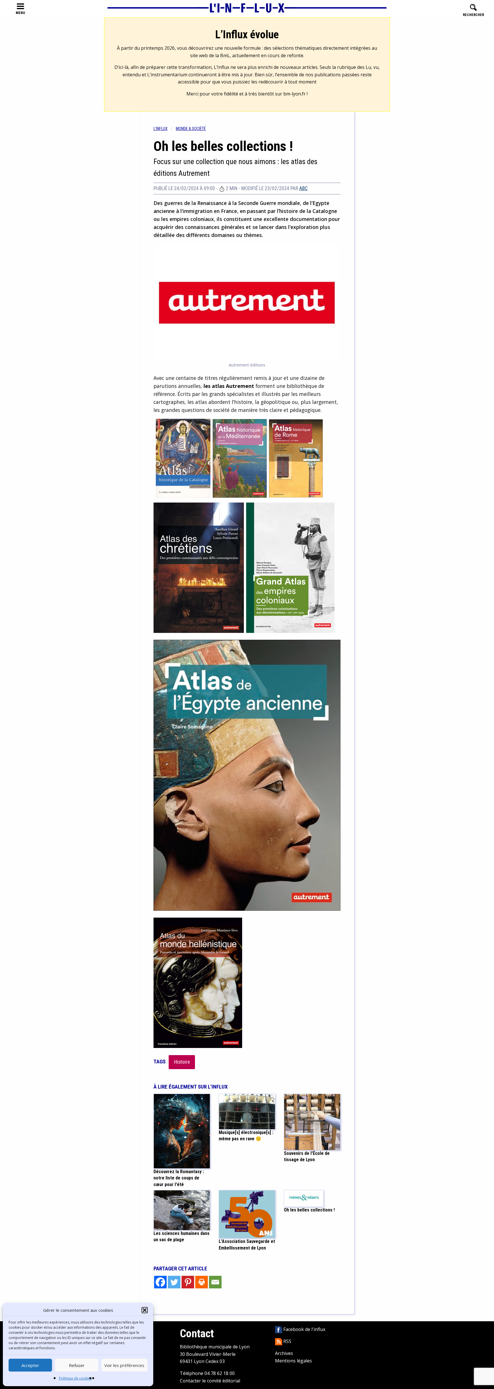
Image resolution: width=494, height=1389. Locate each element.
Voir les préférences (124, 1365)
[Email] (215, 1282)
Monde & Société (191, 128)
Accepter (30, 1365)
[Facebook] (160, 1282)
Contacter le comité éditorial (210, 1381)
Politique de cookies (75, 1378)
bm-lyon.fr (294, 94)
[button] (145, 1310)
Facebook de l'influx (303, 1329)
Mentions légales (293, 1361)
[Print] (201, 1282)
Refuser (77, 1365)
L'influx (161, 128)
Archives (284, 1353)
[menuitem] (165, 128)
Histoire (182, 1062)
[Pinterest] (188, 1282)
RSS (286, 1341)
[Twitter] (174, 1282)
